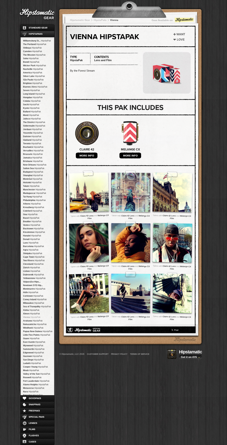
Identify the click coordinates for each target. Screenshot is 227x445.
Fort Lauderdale (36, 381)
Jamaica (32, 157)
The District (34, 122)
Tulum (31, 186)
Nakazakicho (35, 324)
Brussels (33, 154)
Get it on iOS (190, 357)
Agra (30, 250)
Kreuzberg (33, 207)
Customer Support (98, 354)
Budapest (33, 172)
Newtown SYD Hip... (33, 285)
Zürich (31, 267)
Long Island (34, 94)
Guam (31, 338)
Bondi (31, 62)
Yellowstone (34, 278)
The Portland (34, 44)
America (32, 72)
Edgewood (33, 352)
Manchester (34, 189)
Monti (31, 115)
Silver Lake (34, 76)
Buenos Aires (35, 87)
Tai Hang (32, 196)
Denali (31, 239)
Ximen (31, 313)
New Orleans (34, 165)
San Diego (33, 360)
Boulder (32, 221)
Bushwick (33, 147)
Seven (31, 90)
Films (32, 429)
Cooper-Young (35, 367)
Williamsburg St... (37, 41)
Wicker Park (34, 65)
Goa (30, 214)
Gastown (32, 356)
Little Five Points (36, 335)
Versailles (33, 150)
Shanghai (33, 175)
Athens (32, 204)
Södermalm (34, 126)
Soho (31, 58)
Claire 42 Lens (86, 215)
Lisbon (31, 271)
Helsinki (32, 182)
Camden (32, 51)
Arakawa (33, 321)
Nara (30, 391)
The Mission (34, 55)
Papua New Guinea (37, 331)
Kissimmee (34, 232)
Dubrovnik (33, 274)
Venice (31, 225)
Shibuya (32, 48)
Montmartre (34, 289)
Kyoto (31, 108)
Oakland (32, 140)
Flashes (34, 435)
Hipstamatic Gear (80, 20)
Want (180, 34)
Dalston (32, 136)
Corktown (33, 296)
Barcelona (33, 246)
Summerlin (34, 349)
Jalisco (32, 118)
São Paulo (33, 80)
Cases (32, 441)
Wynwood (33, 345)
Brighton (32, 83)
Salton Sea (33, 168)
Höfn (30, 292)
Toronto (32, 143)
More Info (86, 155)
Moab (31, 370)
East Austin (34, 342)
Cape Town (34, 257)
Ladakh (32, 363)
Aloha (31, 310)
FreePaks (34, 410)
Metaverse (33, 388)
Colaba (32, 101)
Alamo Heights (35, 384)
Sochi (31, 104)
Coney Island (35, 299)
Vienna (31, 317)
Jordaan (32, 129)
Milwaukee (33, 303)
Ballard (32, 111)
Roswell (32, 377)
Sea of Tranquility (37, 306)
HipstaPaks (36, 34)
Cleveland (33, 264)
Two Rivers (34, 260)
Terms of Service (139, 354)
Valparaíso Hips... (31, 282)
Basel (31, 218)
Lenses (33, 423)
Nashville (33, 69)
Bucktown (33, 228)
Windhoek (33, 328)
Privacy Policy (119, 354)
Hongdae (33, 97)
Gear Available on (162, 20)
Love (181, 39)
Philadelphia (34, 200)
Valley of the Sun (36, 374)
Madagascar (34, 193)
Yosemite (33, 133)
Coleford (32, 211)
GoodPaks (35, 398)
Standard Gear (38, 27)
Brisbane (33, 161)
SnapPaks (34, 404)
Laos (30, 243)
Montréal (32, 179)
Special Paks (36, 417)
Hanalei (32, 235)
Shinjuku (32, 253)
